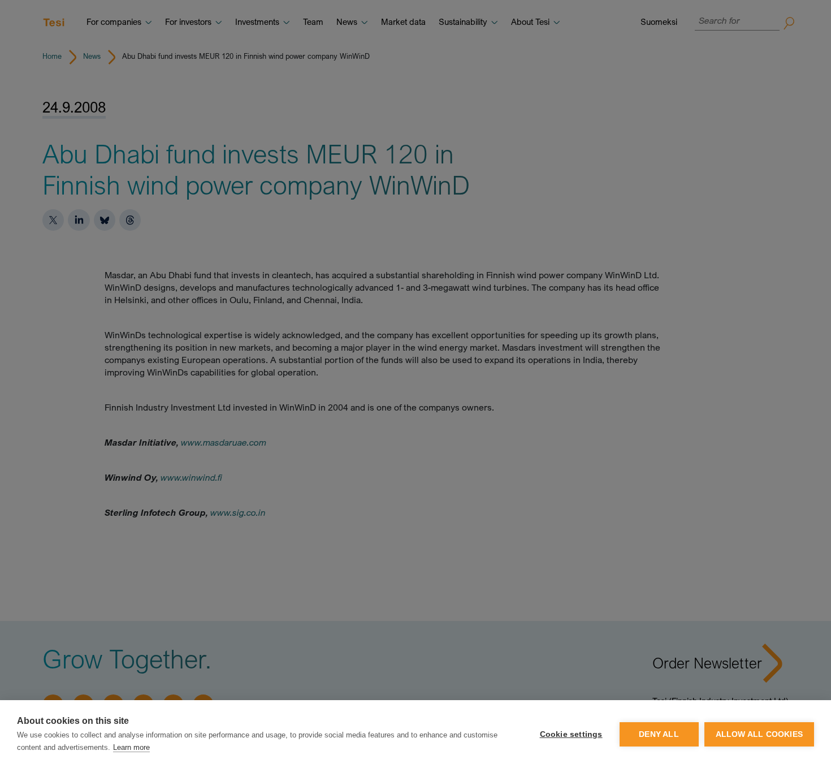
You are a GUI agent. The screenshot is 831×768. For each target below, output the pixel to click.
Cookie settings (571, 734)
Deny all (659, 734)
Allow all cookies (759, 734)
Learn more (131, 747)
